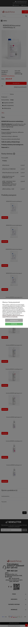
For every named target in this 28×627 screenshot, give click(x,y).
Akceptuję (14, 324)
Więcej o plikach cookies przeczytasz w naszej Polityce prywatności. (13, 316)
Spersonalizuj (14, 320)
